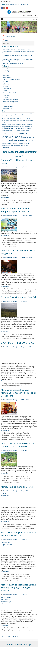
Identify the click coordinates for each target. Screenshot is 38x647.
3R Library (6, 71)
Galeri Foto (6, 84)
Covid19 (5, 82)
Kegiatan (5, 86)
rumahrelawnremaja (22, 143)
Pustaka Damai (25, 130)
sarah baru (13, 145)
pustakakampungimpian (9, 134)
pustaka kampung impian (14, 135)
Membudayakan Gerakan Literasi (17, 486)
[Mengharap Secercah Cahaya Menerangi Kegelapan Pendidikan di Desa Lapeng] (19, 408)
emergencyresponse (24, 120)
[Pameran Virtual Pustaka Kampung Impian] (19, 175)
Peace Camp (6, 95)
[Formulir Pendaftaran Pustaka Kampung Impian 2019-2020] (19, 224)
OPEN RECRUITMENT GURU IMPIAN (18, 342)
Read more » (5, 197)
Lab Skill (5, 90)
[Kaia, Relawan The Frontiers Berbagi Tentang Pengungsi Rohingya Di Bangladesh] (19, 603)
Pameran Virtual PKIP (9, 93)
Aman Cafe (13, 118)
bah (18, 118)
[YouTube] (6, 8)
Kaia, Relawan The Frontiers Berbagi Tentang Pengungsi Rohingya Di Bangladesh (18, 587)
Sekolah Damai (7, 104)
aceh (30, 114)
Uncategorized (7, 108)
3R (27, 114)
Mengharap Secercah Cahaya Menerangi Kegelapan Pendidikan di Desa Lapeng (18, 392)
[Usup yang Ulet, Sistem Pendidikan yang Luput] (19, 266)
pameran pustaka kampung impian (13, 126)
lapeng (29, 124)
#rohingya (14, 114)
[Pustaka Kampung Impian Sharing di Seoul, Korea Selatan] (19, 548)
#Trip (25, 114)
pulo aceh (16, 130)
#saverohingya (20, 114)
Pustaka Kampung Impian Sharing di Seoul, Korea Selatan (18, 534)
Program (5, 97)
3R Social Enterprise (9, 73)
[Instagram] (4, 8)
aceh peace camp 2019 (20, 116)
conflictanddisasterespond (12, 120)
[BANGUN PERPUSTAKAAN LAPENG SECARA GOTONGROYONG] (19, 459)
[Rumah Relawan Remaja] (19, 12)
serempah (5, 147)
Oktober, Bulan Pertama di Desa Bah (19, 297)
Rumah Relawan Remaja (10, 167)
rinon (3, 141)
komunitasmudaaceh (16, 124)
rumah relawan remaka (11, 483)
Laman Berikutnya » (9, 636)
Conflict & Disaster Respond (11, 79)
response (31, 137)
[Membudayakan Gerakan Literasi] (19, 499)
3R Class (5, 68)
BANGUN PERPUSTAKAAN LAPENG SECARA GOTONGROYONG (17, 445)
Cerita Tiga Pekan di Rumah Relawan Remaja (16, 49)
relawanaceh (25, 137)
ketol (9, 124)
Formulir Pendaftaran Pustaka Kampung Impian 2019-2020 (15, 210)
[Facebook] (1, 8)
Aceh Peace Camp (8, 116)
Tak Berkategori (8, 106)
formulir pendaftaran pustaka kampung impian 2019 (19, 241)
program (4, 130)
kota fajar (24, 124)
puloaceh (9, 130)
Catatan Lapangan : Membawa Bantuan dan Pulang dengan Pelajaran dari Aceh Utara (18, 60)
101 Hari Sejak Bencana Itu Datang (13, 63)
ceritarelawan (28, 118)
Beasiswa (6, 75)
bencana (22, 118)
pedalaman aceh (8, 128)
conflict (3, 120)
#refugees (9, 114)
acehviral (9, 118)
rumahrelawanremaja (9, 143)
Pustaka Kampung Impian (10, 99)
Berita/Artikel (7, 77)
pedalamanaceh (20, 128)
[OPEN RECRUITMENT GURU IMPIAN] (19, 355)
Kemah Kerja (7, 88)
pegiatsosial (28, 128)
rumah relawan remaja (19, 140)
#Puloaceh (4, 114)
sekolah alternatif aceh (22, 145)
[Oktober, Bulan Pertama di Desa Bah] (19, 310)
